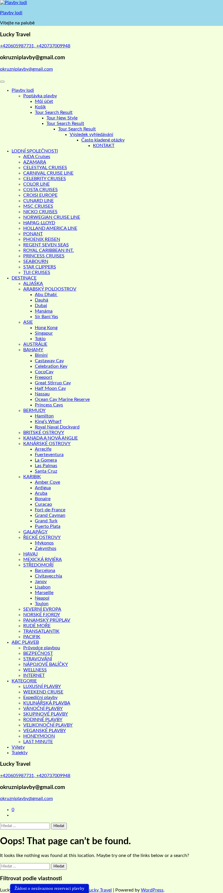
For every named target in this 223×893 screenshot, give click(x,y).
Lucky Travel (99, 890)
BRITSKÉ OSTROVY (43, 432)
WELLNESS (35, 670)
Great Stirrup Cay (53, 383)
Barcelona (45, 570)
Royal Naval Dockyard (57, 427)
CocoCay (44, 372)
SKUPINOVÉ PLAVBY (45, 714)
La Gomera (46, 460)
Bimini (41, 355)
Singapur (44, 333)
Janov (41, 581)
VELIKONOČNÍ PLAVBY (48, 725)
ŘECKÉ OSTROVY (42, 537)
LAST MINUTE (38, 741)
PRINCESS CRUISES (43, 256)
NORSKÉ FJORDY (41, 614)
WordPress (152, 890)
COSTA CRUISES (40, 189)
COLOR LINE (36, 184)
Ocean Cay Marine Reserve (62, 399)
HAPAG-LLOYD (39, 222)
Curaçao (43, 504)
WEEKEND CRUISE (43, 692)
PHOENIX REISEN (41, 239)
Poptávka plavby (40, 96)
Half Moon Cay (50, 388)
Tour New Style (62, 118)
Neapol (42, 598)
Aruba (41, 493)
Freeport (43, 377)
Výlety (18, 747)
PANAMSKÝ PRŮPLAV (46, 620)
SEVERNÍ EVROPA (42, 609)
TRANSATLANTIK (41, 631)
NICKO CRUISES (40, 211)
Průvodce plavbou (41, 647)
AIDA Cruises (36, 156)
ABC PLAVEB (25, 642)
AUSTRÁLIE (35, 344)
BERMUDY (34, 410)
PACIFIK (31, 636)
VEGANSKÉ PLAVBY (44, 730)
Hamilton (44, 416)
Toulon (41, 603)
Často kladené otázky (103, 140)
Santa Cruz (46, 471)
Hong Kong (46, 327)
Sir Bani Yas (46, 316)
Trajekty (20, 752)
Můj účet (44, 101)
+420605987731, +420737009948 (35, 46)
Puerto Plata (47, 526)
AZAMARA (34, 162)
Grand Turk (46, 521)
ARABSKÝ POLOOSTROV (49, 289)
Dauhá (41, 300)
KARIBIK (32, 476)
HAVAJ (30, 554)
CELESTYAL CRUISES (45, 167)
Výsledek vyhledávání (91, 134)
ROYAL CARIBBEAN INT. (48, 250)
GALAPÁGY (35, 532)
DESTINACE (24, 278)
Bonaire (43, 498)
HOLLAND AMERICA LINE (50, 228)
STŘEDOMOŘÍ (38, 565)
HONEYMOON (39, 736)
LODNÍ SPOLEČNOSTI (35, 151)
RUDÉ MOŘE (37, 625)
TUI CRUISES (36, 272)
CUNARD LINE (38, 200)
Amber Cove (47, 482)
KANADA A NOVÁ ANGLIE (50, 438)
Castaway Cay (49, 360)
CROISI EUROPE (40, 195)
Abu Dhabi (46, 294)
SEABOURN (35, 261)
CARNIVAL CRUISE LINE (48, 173)
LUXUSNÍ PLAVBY (42, 686)
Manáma (44, 311)
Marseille (44, 592)
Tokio (40, 338)
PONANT (33, 234)
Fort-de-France (50, 510)
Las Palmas (46, 465)
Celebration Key (51, 366)
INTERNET (34, 675)
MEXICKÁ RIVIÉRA (42, 559)
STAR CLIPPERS (39, 267)
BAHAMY (33, 349)
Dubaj (41, 305)
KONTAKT (103, 145)
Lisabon (43, 587)
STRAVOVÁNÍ (37, 659)
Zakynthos (45, 548)
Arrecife (43, 449)
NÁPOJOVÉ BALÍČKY (45, 664)
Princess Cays (49, 405)
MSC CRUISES (38, 206)
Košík (40, 107)
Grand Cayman (50, 515)
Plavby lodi (11, 12)
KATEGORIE (24, 681)
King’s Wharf (48, 421)
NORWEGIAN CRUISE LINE (51, 217)
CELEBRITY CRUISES (44, 178)
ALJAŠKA (33, 283)
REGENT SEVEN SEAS (46, 245)
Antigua (43, 487)
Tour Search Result (54, 112)
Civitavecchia (48, 576)
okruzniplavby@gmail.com (26, 69)
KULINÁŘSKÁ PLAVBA (46, 703)
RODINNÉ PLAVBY (42, 719)
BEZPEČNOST (38, 653)
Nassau (42, 394)
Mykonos (44, 543)
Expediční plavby (40, 697)
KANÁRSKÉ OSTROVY (47, 443)
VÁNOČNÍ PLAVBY (43, 708)
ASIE (28, 322)
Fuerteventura (49, 454)
